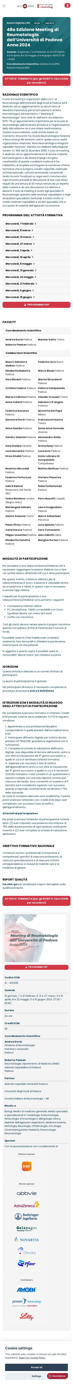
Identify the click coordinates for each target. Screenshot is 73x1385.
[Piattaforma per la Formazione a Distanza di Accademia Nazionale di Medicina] (43, 6)
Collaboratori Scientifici (21, 353)
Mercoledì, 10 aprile (18, 257)
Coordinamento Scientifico (23, 330)
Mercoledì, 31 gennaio (20, 270)
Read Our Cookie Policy (32, 1357)
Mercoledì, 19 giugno (19, 297)
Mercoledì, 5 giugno (19, 290)
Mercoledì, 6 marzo (18, 230)
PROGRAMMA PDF (38, 304)
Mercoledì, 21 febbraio (20, 283)
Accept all (36, 1367)
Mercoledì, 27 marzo (19, 244)
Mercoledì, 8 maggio (19, 263)
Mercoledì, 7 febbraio (20, 223)
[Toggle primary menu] (4, 6)
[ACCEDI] (67, 5)
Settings (36, 1376)
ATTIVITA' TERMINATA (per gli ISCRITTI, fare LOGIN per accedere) (36, 80)
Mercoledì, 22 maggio (20, 277)
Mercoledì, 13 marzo (19, 237)
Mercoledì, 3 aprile (18, 250)
